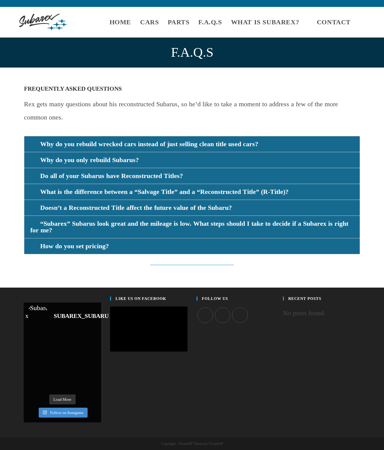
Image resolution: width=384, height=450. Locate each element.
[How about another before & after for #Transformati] (90, 362)
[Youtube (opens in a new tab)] (362, 5)
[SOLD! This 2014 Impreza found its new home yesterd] (72, 373)
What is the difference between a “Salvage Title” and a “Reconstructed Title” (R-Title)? (164, 191)
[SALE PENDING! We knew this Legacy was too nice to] (53, 373)
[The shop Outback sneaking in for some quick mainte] (72, 362)
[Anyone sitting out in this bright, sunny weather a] (72, 338)
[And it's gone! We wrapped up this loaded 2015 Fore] (34, 385)
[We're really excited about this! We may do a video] (90, 350)
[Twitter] (205, 315)
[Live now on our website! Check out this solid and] (53, 362)
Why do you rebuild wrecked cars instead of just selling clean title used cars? (149, 144)
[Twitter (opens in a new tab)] (342, 5)
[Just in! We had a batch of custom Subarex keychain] (34, 373)
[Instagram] (222, 315)
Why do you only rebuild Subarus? (89, 160)
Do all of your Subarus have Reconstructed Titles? (111, 176)
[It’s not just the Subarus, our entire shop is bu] (53, 350)
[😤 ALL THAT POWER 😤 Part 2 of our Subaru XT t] (53, 338)
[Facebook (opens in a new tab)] (349, 5)
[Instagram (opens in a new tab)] (356, 5)
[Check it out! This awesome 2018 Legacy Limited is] (53, 385)
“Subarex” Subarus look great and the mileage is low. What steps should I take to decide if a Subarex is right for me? (189, 227)
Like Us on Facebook (141, 298)
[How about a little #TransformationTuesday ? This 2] (90, 373)
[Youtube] (240, 315)
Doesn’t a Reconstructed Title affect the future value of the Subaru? (136, 207)
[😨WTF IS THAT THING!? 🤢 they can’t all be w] (34, 338)
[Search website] (362, 22)
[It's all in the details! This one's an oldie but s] (90, 385)
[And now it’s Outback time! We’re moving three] (72, 350)
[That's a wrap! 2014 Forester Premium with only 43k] (72, 385)
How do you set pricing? (74, 246)
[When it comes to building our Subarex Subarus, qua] (34, 350)
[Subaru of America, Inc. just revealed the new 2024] (34, 362)
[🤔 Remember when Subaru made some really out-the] (90, 338)
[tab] (192, 144)
